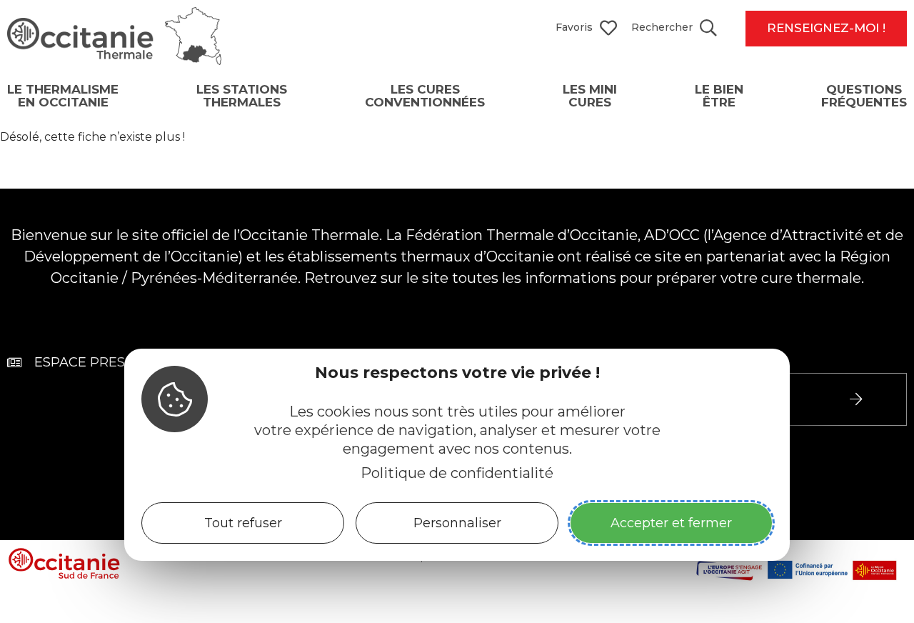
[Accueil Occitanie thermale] (114, 60)
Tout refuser (243, 523)
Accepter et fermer (671, 523)
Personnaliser (457, 523)
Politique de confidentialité (457, 473)
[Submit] (858, 399)
